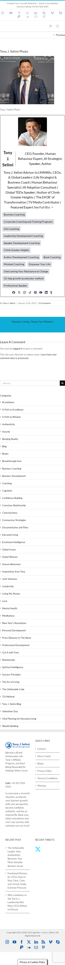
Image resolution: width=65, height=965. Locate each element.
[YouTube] (41, 292)
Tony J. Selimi (9, 303)
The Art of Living (10, 681)
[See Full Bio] (52, 207)
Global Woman (10, 556)
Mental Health (9, 608)
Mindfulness (8, 615)
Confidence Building (12, 498)
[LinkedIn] (46, 292)
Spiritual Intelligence (12, 667)
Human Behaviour (11, 564)
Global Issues (9, 549)
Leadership (8, 586)
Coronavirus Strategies (14, 520)
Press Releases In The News (16, 637)
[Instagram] (24, 292)
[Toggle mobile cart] (50, 26)
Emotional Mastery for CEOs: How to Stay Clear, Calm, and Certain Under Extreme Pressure (17, 880)
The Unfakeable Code (13, 689)
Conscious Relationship (14, 505)
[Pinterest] (35, 292)
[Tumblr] (51, 292)
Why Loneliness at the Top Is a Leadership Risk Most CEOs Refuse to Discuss (17, 902)
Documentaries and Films (15, 527)
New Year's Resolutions (14, 623)
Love (4, 601)
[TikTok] (30, 292)
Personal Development (14, 630)
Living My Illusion (11, 593)
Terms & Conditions (47, 778)
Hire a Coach (44, 756)
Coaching (7, 483)
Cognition (7, 490)
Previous (60, 35)
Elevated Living (10, 534)
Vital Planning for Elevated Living (19, 718)
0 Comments (45, 303)
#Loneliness (8, 402)
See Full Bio (42, 207)
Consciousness (9, 512)
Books (5, 453)
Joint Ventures (9, 578)
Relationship (8, 659)
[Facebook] (14, 292)
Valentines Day (10, 711)
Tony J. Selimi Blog (11, 704)
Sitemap (41, 785)
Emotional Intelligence (13, 542)
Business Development (14, 476)
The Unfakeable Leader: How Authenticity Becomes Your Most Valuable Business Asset (16, 856)
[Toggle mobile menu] (58, 26)
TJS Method (8, 696)
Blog (4, 446)
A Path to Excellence (12, 409)
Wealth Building (10, 726)
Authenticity (8, 424)
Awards (6, 431)
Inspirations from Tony (13, 571)
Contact (41, 748)
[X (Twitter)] (19, 292)
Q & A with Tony (10, 652)
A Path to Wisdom (11, 416)
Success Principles (11, 674)
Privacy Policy (44, 770)
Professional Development (15, 645)
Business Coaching (11, 468)
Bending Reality (10, 439)
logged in (17, 348)
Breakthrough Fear (12, 461)
